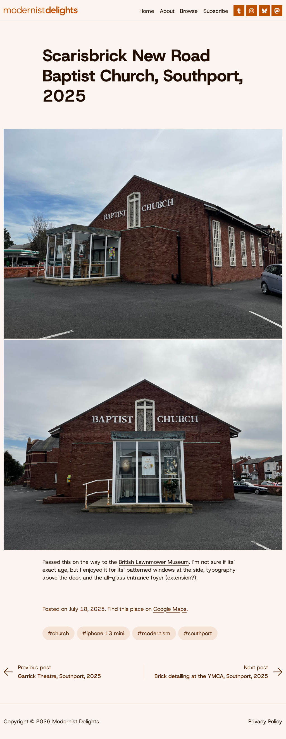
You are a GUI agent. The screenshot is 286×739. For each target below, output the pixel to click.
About (167, 11)
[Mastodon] (276, 10)
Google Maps (170, 609)
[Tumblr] (238, 10)
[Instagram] (251, 10)
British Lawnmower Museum (154, 562)
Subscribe (215, 11)
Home (146, 11)
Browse (189, 11)
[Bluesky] (264, 10)
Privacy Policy (265, 721)
